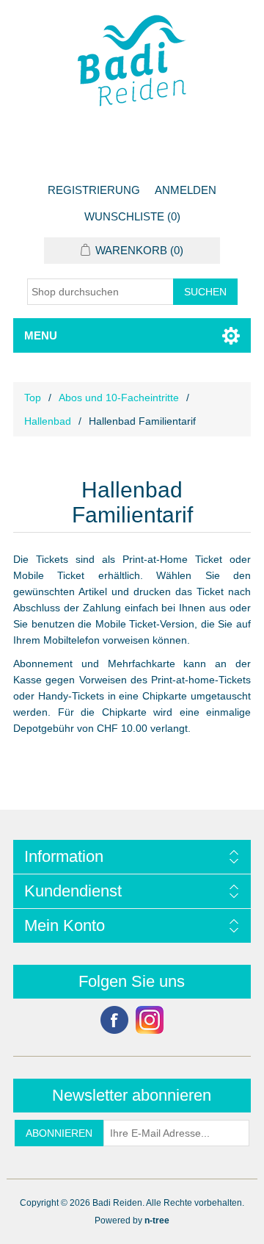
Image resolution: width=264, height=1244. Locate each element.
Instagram (150, 1020)
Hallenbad (47, 421)
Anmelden (185, 190)
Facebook (114, 1020)
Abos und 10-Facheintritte (119, 397)
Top (32, 397)
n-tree (156, 1220)
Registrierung (94, 190)
